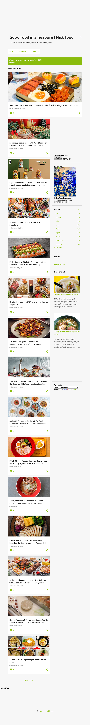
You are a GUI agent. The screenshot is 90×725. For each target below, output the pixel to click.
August (58, 217)
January (59, 244)
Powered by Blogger (46, 711)
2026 (56, 214)
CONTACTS (35, 51)
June (57, 225)
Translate (72, 390)
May (57, 229)
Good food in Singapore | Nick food (41, 37)
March (58, 237)
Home (11, 51)
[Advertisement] (45, 15)
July (57, 221)
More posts (29, 680)
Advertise (22, 51)
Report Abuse (59, 265)
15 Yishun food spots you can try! (66, 294)
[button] (79, 113)
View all (12, 63)
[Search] (81, 37)
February (59, 240)
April (58, 233)
